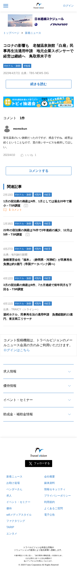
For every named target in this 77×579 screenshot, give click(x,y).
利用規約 (49, 502)
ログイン (68, 5)
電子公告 (49, 514)
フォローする (42, 463)
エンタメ (11, 533)
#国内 (38, 194)
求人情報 (9, 371)
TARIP (10, 527)
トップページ (11, 32)
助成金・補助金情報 (18, 414)
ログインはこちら (16, 350)
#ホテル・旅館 (12, 65)
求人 (9, 495)
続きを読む (38, 84)
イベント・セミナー (18, 400)
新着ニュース (33, 32)
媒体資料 (49, 482)
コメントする (38, 170)
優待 (9, 508)
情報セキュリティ (55, 489)
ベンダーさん (14, 489)
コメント (15, 209)
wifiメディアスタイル (19, 514)
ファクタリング (15, 520)
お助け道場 (13, 482)
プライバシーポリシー (57, 495)
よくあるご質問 (53, 508)
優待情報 (9, 385)
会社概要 (49, 476)
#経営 (47, 194)
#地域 (27, 65)
